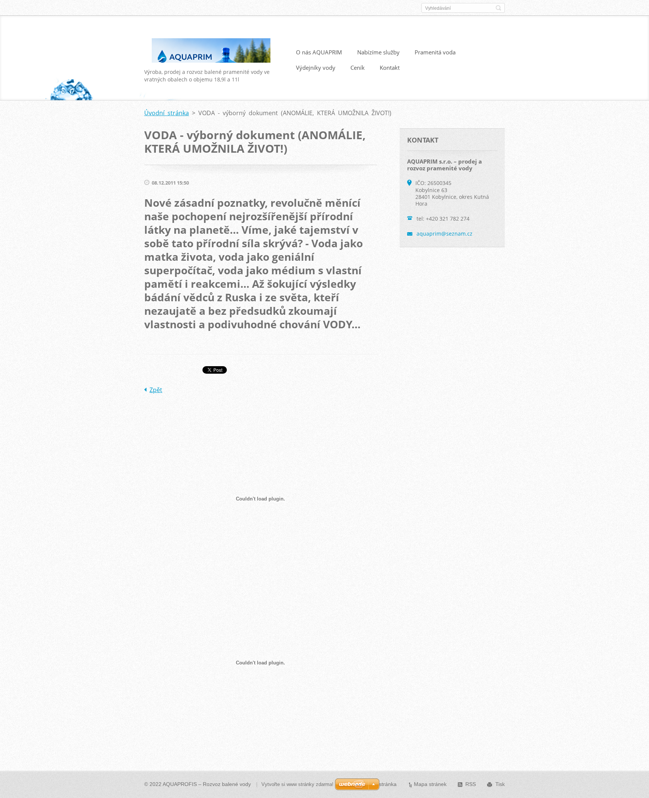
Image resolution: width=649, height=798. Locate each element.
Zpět (155, 390)
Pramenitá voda (435, 52)
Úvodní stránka (166, 113)
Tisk (500, 784)
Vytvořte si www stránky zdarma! (297, 784)
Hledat (498, 8)
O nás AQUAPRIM (319, 52)
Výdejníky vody (315, 67)
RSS (470, 784)
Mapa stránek (430, 784)
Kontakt (390, 67)
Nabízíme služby (378, 52)
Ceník (357, 67)
